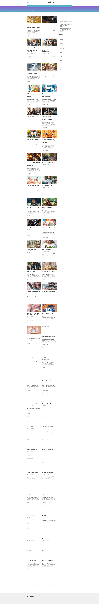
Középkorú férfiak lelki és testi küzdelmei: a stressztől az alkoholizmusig (33, 164)
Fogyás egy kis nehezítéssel (33, 357)
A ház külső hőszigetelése (47, 472)
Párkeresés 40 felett (46, 71)
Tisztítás (28, 35)
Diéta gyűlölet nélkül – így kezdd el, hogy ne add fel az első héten (32, 95)
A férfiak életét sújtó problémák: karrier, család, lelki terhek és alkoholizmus (48, 118)
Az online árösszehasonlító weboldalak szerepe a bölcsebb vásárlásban (48, 141)
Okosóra (61, 56)
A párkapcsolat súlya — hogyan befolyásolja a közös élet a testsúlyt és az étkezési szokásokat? (66, 25)
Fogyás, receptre (30, 335)
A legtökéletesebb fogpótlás (48, 560)
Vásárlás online (30, 426)
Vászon (28, 590)
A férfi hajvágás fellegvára (47, 581)
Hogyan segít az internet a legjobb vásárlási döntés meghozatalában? (47, 95)
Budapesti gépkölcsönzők (32, 472)
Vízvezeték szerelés (45, 301)
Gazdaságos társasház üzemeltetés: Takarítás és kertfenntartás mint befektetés (33, 26)
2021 (66, 68)
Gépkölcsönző (29, 480)
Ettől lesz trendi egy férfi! (32, 515)
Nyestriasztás (44, 215)
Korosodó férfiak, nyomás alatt (48, 162)
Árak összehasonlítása (46, 104)
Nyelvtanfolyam (62, 53)
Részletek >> (32, 53)
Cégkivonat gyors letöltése (48, 313)
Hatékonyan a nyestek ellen (48, 207)
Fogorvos (44, 568)
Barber (28, 502)
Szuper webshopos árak (32, 449)
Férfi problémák (45, 34)
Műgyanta (44, 436)
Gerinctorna (28, 301)
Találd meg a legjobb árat (32, 271)
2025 (60, 68)
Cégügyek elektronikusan (47, 494)
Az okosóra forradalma (31, 227)
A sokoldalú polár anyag (32, 581)
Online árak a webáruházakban (48, 336)
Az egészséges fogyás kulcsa (48, 271)
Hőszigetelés (44, 367)
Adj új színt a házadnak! (32, 560)
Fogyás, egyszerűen (46, 249)
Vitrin (61, 60)
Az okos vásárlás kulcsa (47, 185)
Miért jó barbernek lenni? (32, 494)
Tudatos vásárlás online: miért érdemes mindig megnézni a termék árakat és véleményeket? (65, 29)
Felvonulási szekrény (63, 40)
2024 (60, 69)
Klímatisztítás (29, 81)
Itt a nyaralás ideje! (46, 538)
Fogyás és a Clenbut (46, 403)
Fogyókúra (28, 104)
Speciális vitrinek (30, 538)
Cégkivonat (44, 321)
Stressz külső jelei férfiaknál (33, 207)
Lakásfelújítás (62, 51)
